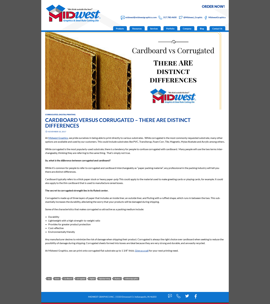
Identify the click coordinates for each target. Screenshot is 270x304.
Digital (92, 279)
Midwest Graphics (58, 137)
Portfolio (170, 28)
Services (154, 28)
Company (187, 28)
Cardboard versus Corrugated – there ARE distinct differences (118, 123)
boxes (57, 279)
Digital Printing (67, 114)
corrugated (81, 279)
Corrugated (51, 114)
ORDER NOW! (213, 6)
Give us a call (142, 250)
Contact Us (217, 28)
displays (117, 279)
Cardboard (68, 279)
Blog (202, 28)
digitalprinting (104, 279)
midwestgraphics (131, 279)
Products (120, 28)
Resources (137, 28)
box (49, 279)
